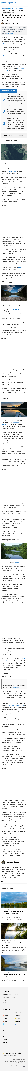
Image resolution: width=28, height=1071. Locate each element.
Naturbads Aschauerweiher (16, 705)
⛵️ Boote (5, 1015)
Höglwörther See (13, 560)
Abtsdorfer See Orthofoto (19, 163)
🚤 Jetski (5, 1018)
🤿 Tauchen (17, 1024)
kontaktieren (16, 687)
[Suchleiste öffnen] (22, 3)
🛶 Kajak (5, 1021)
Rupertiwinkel (12, 171)
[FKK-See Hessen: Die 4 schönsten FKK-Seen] (14, 969)
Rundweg (20, 267)
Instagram (5, 1000)
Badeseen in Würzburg (7, 56)
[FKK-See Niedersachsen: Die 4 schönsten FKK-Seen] (14, 938)
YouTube (5, 997)
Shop (4, 1034)
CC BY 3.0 (17, 562)
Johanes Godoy (13, 862)
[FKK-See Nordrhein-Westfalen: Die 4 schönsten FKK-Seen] (14, 907)
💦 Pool (5, 1024)
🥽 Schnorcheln (18, 1013)
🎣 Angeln (5, 1013)
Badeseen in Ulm (6, 44)
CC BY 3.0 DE (19, 165)
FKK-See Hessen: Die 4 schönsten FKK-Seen (13, 975)
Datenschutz (22, 1059)
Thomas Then (7, 560)
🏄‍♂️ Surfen (17, 1021)
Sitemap (5, 1042)
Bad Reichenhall (17, 310)
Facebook (5, 1003)
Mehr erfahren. (9, 33)
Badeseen (21, 8)
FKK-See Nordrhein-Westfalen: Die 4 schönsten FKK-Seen (13, 912)
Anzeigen (22, 135)
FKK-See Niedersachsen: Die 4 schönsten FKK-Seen (12, 944)
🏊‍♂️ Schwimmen (12, 8)
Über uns (5, 1036)
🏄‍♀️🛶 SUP (17, 1018)
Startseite (4, 8)
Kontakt (5, 1039)
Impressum (16, 1059)
